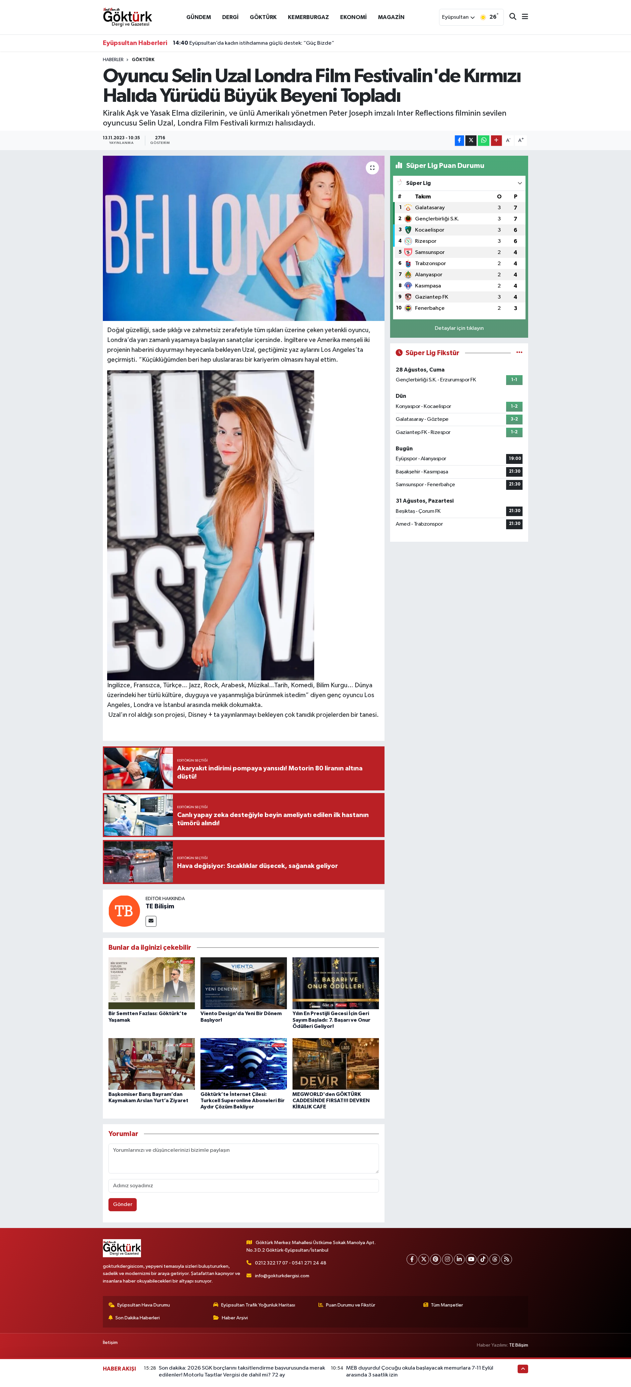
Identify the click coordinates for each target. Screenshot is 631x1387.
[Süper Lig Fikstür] (519, 353)
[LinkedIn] (459, 1259)
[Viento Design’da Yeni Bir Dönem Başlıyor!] (243, 983)
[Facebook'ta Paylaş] (459, 140)
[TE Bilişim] (124, 911)
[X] (423, 1259)
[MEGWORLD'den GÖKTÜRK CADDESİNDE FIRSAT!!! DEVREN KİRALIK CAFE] (335, 1063)
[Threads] (494, 1259)
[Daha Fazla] (496, 140)
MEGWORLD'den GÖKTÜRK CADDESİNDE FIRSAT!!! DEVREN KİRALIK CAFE (331, 1100)
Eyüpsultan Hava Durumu (143, 1305)
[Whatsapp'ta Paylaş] (483, 140)
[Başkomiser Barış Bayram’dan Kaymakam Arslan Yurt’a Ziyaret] (151, 1063)
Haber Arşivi (235, 1317)
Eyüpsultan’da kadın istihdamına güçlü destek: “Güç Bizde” (253, 43)
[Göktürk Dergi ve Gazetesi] (127, 16)
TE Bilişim (160, 906)
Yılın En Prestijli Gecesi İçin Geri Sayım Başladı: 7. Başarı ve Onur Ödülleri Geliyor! (331, 1020)
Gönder (122, 1204)
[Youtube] (471, 1259)
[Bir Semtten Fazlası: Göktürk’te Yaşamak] (151, 983)
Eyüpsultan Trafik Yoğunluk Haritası (258, 1305)
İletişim (110, 1342)
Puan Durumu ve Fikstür (350, 1305)
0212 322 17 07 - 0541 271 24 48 (290, 1263)
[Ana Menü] (522, 17)
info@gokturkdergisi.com (282, 1275)
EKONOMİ (353, 17)
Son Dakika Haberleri (137, 1317)
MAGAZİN (391, 17)
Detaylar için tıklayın (459, 328)
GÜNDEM (198, 17)
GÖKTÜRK (263, 17)
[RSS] (506, 1259)
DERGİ (230, 17)
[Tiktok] (483, 1259)
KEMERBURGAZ (308, 17)
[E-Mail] (151, 921)
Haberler (113, 59)
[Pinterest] (435, 1259)
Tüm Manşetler (447, 1305)
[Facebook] (412, 1259)
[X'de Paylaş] (471, 140)
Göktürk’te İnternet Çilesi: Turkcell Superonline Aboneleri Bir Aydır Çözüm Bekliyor (242, 1100)
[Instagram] (447, 1259)
